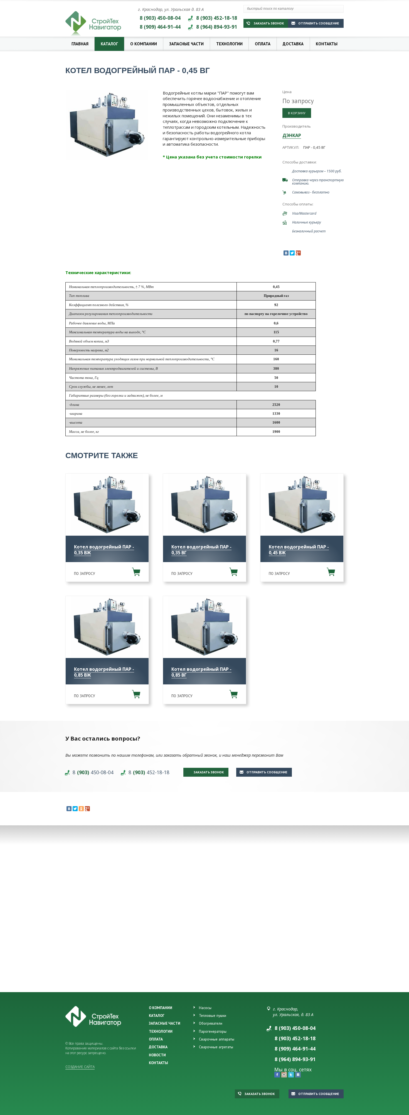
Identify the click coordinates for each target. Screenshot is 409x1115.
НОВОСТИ (157, 1054)
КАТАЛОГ (156, 1015)
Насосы (205, 1007)
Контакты (326, 43)
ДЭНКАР (291, 135)
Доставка (293, 43)
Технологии (229, 43)
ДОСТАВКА (158, 1046)
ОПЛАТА (156, 1039)
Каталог (109, 43)
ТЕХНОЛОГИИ (161, 1031)
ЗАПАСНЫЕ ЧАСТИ (164, 1023)
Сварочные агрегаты (216, 1046)
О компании (143, 43)
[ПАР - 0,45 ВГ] (107, 125)
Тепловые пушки (212, 1015)
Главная (80, 43)
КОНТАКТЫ (158, 1062)
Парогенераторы (212, 1031)
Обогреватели (210, 1023)
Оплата (262, 43)
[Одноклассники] (81, 808)
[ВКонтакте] (286, 252)
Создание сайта (80, 1066)
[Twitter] (292, 252)
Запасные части (186, 43)
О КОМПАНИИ (160, 1007)
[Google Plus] (298, 252)
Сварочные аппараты (216, 1039)
